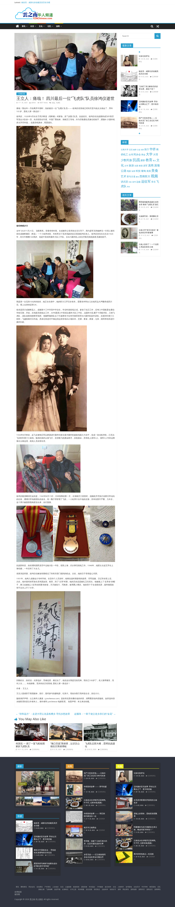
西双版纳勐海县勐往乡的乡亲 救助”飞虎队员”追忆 (148, 203)
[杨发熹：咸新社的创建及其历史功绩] (129, 69)
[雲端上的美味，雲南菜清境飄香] (124, 812)
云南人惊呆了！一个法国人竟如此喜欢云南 (148, 245)
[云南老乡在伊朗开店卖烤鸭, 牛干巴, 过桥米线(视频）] (74, 798)
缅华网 (17, 894)
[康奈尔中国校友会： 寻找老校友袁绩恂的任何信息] (24, 848)
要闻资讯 (24, 887)
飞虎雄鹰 (49, 889)
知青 (133, 171)
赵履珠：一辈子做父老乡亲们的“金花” (95, 713)
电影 (129, 171)
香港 (128, 187)
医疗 (146, 149)
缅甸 (143, 171)
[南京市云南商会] (74, 826)
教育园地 (153, 887)
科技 (138, 170)
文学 (126, 165)
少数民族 (126, 160)
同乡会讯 (32, 887)
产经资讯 (47, 887)
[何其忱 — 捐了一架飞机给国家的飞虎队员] (31, 724)
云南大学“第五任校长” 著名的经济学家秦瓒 (148, 231)
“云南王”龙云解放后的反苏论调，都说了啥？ (148, 85)
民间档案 (81, 889)
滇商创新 (134, 889)
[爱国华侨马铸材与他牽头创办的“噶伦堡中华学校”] (24, 862)
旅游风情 (76, 887)
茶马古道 (131, 176)
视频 (154, 176)
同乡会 (137, 154)
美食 (154, 170)
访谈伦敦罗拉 (144, 54)
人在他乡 (55, 887)
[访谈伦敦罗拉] (129, 54)
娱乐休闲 (108, 887)
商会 (143, 154)
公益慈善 (68, 887)
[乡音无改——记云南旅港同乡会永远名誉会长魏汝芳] (74, 853)
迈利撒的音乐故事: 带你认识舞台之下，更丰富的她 (148, 102)
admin (33, 103)
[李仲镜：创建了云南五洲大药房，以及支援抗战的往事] (74, 839)
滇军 (145, 165)
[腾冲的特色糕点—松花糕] (124, 852)
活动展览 (40, 887)
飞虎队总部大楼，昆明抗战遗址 (100, 745)
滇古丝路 (89, 889)
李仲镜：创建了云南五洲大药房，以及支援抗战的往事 (95, 842)
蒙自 (137, 177)
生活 (32, 26)
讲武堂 (124, 181)
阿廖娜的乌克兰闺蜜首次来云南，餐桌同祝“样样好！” (145, 828)
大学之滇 (73, 889)
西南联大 (145, 176)
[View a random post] (158, 26)
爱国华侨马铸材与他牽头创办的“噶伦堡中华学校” (45, 864)
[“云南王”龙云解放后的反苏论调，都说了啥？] (129, 84)
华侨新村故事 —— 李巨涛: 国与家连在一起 (94, 814)
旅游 (131, 165)
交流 (131, 149)
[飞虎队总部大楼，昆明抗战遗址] (100, 724)
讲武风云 (97, 889)
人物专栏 (121, 887)
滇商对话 (141, 889)
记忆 (49, 26)
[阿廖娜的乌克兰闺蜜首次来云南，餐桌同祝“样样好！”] (124, 825)
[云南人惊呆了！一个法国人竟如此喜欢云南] (130, 243)
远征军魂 (57, 889)
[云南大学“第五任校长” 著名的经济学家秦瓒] (130, 229)
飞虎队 (58, 103)
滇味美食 (84, 887)
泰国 (141, 165)
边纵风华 (105, 889)
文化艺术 (22, 784)
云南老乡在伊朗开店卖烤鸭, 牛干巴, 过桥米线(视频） (95, 801)
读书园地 (129, 887)
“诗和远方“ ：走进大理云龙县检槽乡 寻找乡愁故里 (43, 713)
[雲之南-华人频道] (17, 26)
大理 (155, 154)
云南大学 (124, 149)
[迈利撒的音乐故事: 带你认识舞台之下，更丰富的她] (129, 100)
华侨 (153, 149)
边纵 (138, 181)
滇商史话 (149, 889)
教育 (149, 160)
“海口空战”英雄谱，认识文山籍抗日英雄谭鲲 (65, 745)
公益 (138, 149)
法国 (136, 165)
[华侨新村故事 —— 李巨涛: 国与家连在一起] (74, 812)
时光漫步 (92, 887)
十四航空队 (21, 94)
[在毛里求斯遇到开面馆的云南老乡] (124, 798)
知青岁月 (113, 889)
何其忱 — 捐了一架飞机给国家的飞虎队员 (30, 745)
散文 (154, 160)
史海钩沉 (65, 889)
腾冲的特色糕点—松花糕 (144, 854)
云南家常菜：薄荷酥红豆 (148, 216)
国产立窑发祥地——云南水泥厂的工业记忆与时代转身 (148, 118)
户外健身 (100, 887)
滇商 (58, 26)
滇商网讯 (157, 889)
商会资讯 (126, 889)
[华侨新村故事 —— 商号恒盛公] (74, 785)
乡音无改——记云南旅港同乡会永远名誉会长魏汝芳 (95, 855)
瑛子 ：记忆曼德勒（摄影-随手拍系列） (37, 790)
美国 (148, 170)
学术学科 (145, 887)
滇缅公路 (41, 889)
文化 (41, 26)
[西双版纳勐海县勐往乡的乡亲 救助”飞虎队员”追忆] (130, 201)
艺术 (123, 176)
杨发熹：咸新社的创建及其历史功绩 (35, 3)
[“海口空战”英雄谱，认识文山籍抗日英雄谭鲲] (65, 724)
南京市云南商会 (90, 827)
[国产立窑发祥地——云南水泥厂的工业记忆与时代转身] (129, 116)
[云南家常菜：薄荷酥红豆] (130, 215)
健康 (134, 149)
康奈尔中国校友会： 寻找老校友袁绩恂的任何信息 (45, 851)
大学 (149, 154)
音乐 (153, 181)
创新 (142, 150)
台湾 (131, 154)
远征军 (146, 181)
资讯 (23, 26)
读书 (134, 182)
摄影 (143, 160)
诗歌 (130, 182)
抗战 (53, 103)
